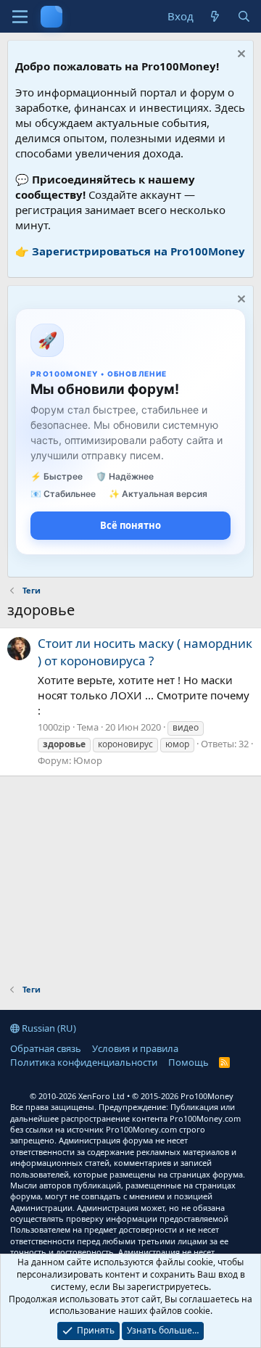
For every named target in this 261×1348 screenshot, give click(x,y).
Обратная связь (45, 1048)
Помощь (188, 1062)
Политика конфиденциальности (83, 1062)
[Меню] (20, 16)
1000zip (54, 726)
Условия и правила (135, 1048)
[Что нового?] (215, 16)
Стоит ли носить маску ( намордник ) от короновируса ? (145, 652)
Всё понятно (130, 525)
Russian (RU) (48, 1028)
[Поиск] (244, 16)
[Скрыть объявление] (239, 55)
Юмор (87, 760)
